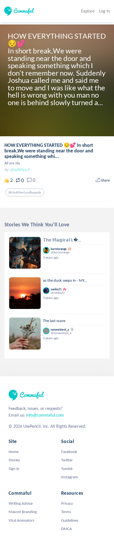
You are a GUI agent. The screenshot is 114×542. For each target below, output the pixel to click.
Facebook (69, 451)
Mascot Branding (23, 511)
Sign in (14, 468)
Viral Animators (21, 520)
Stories (14, 459)
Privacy (67, 503)
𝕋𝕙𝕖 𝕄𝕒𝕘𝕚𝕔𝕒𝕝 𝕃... (62, 239)
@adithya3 (19, 169)
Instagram (69, 476)
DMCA (66, 528)
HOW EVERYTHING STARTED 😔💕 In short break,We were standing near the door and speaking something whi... (48, 150)
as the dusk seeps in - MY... (65, 280)
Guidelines (69, 520)
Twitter (67, 459)
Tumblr (67, 468)
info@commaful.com (45, 415)
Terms (66, 511)
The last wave (54, 320)
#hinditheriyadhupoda (25, 192)
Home (14, 451)
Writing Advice (21, 503)
